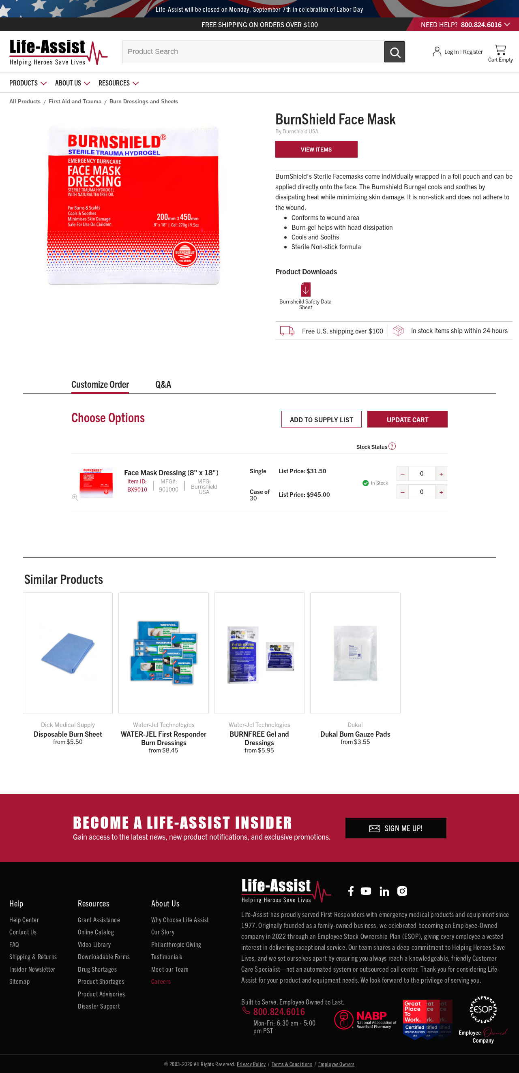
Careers (161, 981)
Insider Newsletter (32, 969)
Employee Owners (336, 1063)
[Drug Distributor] (365, 1019)
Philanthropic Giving (176, 944)
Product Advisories (101, 994)
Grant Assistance (99, 919)
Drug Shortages (97, 969)
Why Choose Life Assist (180, 919)
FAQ (14, 944)
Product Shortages (101, 981)
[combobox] (263, 52)
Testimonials (166, 956)
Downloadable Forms (104, 956)
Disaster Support (99, 1006)
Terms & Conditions (292, 1063)
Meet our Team (170, 969)
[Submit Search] (386, 49)
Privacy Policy (251, 1063)
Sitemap (19, 981)
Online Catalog (96, 932)
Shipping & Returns (33, 956)
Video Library (94, 944)
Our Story (162, 932)
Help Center (24, 919)
